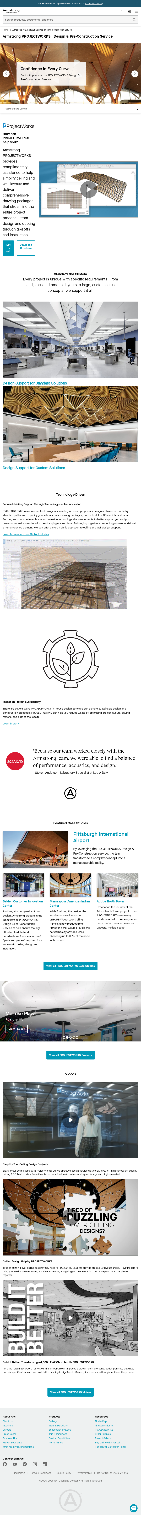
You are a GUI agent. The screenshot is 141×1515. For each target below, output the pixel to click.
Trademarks (19, 1473)
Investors (8, 1425)
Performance (56, 1442)
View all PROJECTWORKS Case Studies (70, 966)
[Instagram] (35, 1464)
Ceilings (53, 1421)
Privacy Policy (84, 1473)
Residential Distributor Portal (110, 1447)
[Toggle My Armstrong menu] (122, 11)
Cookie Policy (64, 1473)
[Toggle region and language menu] (129, 11)
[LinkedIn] (45, 1464)
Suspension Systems (60, 1429)
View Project (17, 1029)
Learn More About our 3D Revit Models (26, 534)
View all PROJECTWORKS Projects (70, 1055)
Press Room (9, 1434)
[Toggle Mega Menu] (136, 11)
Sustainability (10, 1438)
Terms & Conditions (40, 1473)
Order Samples (103, 1434)
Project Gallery (103, 1438)
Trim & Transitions (58, 1434)
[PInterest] (25, 1464)
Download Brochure (26, 246)
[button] (134, 1508)
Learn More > (11, 723)
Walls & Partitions (58, 1425)
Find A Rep (101, 1421)
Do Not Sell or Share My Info (112, 1473)
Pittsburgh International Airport (100, 837)
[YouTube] (15, 1464)
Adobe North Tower (110, 901)
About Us (8, 1421)
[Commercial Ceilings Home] (11, 11)
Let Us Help (8, 248)
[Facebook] (5, 1464)
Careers (7, 1429)
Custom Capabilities (59, 1438)
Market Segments (12, 1442)
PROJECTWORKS (104, 1429)
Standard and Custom (16, 108)
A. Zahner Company (94, 3)
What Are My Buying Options (18, 1447)
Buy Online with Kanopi (107, 1442)
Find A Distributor (104, 1425)
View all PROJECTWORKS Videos (70, 1392)
